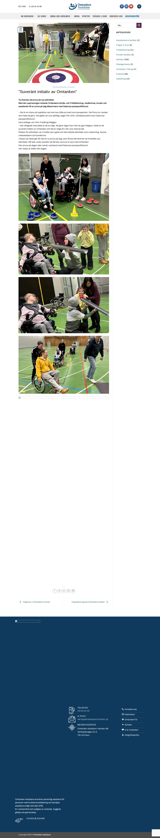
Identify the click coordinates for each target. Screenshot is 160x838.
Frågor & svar (100, 16)
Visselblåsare (35, 818)
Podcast (120, 74)
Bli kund (42, 16)
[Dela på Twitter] (59, 591)
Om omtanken (27, 16)
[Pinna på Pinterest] (68, 591)
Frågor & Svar (122, 45)
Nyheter (86, 16)
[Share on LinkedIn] (73, 591)
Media (77, 16)
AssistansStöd (132, 16)
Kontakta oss (116, 16)
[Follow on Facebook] (122, 6)
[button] (139, 6)
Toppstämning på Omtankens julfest (88, 602)
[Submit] (138, 25)
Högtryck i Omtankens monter (36, 602)
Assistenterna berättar (126, 40)
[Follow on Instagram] (126, 6)
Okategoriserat (123, 64)
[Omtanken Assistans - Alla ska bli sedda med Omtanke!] (80, 6)
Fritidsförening (60, 87)
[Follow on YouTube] (131, 6)
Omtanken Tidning (124, 69)
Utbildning (121, 79)
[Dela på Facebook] (54, 591)
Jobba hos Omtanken (60, 16)
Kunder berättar (123, 55)
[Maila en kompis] (64, 591)
